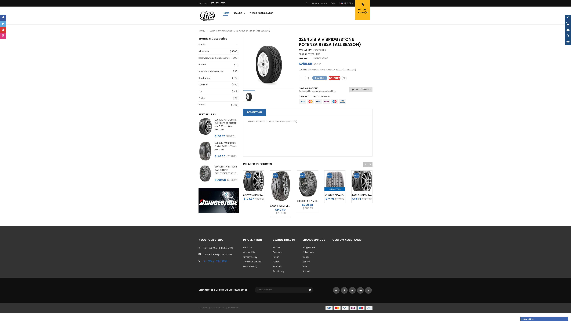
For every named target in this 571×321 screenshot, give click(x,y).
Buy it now (334, 78)
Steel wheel (204, 78)
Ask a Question (362, 89)
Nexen (276, 256)
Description (254, 112)
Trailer (202, 98)
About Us (247, 247)
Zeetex (306, 261)
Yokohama (308, 252)
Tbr (200, 91)
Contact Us (249, 252)
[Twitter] (3, 24)
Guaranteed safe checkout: (314, 96)
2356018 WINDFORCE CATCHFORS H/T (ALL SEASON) (225, 146)
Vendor (303, 58)
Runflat (202, 64)
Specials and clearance (211, 71)
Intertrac (277, 266)
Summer (203, 84)
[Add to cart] (258, 186)
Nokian (276, 247)
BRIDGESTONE (321, 58)
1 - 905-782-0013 (216, 3)
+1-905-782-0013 (215, 261)
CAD (337, 3)
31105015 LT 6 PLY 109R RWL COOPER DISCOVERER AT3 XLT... (226, 170)
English (348, 3)
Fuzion (276, 261)
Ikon (305, 266)
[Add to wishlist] (344, 78)
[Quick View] (280, 200)
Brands (202, 44)
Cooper (306, 256)
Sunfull (306, 271)
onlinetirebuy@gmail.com (218, 254)
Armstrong (278, 271)
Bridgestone (309, 247)
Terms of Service (252, 261)
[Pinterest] (3, 30)
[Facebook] (3, 18)
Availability (305, 50)
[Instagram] (3, 36)
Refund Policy (250, 266)
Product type (306, 54)
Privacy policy (250, 256)
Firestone (277, 252)
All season (204, 51)
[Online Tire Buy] (348, 307)
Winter (202, 104)
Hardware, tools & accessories (214, 57)
